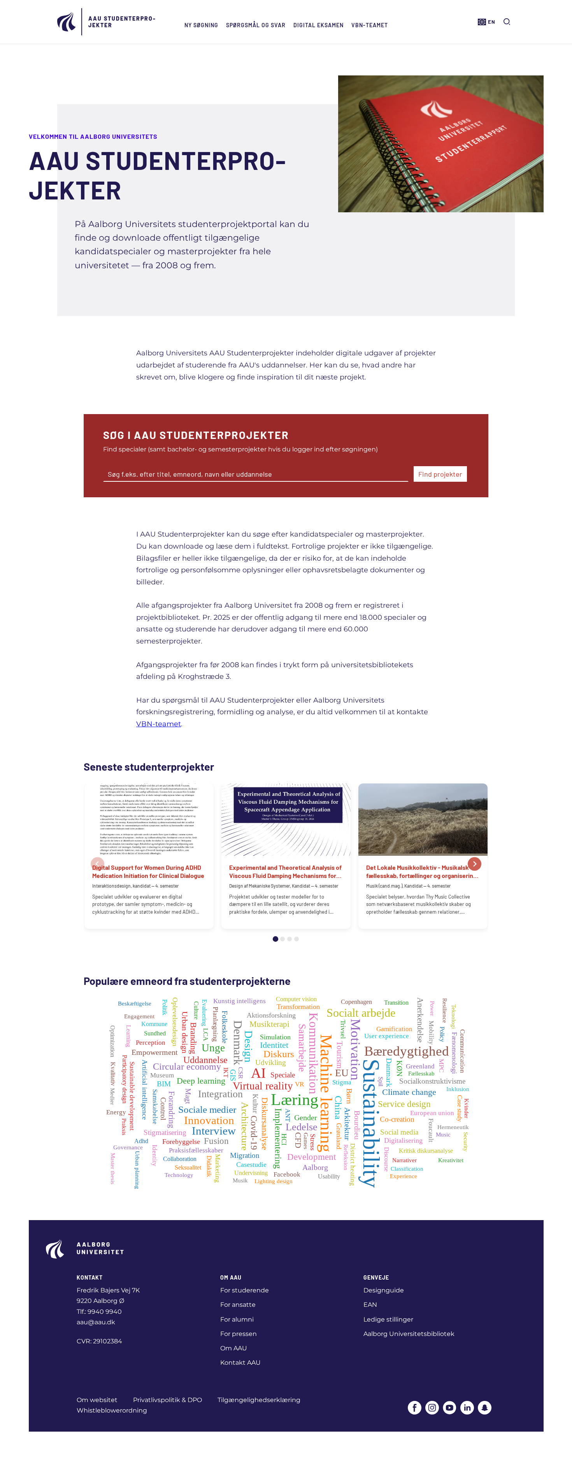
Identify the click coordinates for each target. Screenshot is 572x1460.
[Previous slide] (97, 864)
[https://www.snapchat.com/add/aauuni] (484, 1408)
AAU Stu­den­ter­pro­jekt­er (121, 21)
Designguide (383, 1290)
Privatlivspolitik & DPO (167, 1400)
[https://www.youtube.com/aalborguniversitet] (449, 1408)
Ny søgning (201, 25)
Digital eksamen (318, 25)
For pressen (238, 1334)
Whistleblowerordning (112, 1410)
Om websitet (97, 1400)
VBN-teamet (369, 25)
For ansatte (238, 1304)
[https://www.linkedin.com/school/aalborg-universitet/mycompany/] (467, 1408)
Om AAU (233, 1348)
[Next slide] (474, 864)
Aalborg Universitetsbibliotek (408, 1334)
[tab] (275, 939)
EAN (370, 1304)
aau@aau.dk (96, 1322)
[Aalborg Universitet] (67, 21)
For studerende (244, 1290)
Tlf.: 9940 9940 (99, 1311)
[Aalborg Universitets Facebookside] (414, 1408)
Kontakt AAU (240, 1362)
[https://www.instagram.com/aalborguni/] (432, 1408)
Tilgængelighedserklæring (259, 1400)
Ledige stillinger (388, 1319)
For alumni (237, 1319)
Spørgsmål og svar (256, 25)
